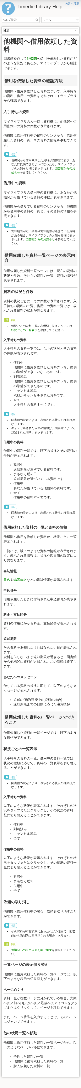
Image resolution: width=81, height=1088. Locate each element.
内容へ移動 (72, 3)
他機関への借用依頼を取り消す (31, 950)
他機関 (32, 58)
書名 (7, 580)
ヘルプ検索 (37, 19)
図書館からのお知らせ (40, 239)
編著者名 (20, 580)
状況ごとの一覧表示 (24, 330)
